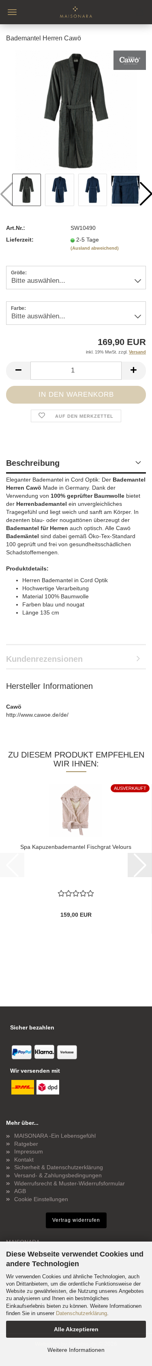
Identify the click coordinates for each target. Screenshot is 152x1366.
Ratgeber (26, 1144)
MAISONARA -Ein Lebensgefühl (55, 1135)
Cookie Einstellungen (41, 1199)
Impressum (28, 1151)
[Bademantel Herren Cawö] (76, 110)
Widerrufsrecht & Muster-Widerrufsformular (69, 1183)
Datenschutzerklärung (81, 1313)
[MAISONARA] (76, 12)
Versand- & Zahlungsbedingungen (58, 1175)
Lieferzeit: (20, 239)
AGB (20, 1191)
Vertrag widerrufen (76, 1220)
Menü (12, 12)
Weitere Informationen (76, 1350)
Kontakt (24, 1159)
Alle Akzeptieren (76, 1329)
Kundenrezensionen (44, 659)
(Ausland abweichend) (95, 248)
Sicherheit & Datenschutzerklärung (58, 1167)
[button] (18, 371)
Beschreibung (33, 463)
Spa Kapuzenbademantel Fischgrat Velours (75, 847)
